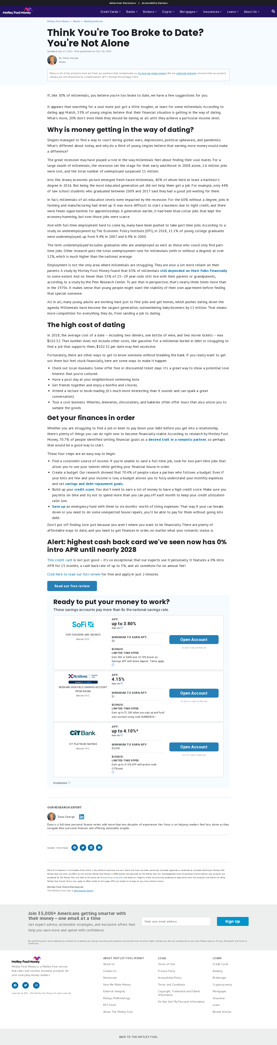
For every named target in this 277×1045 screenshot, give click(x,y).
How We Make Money (117, 984)
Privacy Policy (166, 971)
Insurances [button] (211, 13)
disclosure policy (83, 890)
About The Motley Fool (118, 1012)
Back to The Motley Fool (138, 1037)
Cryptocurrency (222, 984)
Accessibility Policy (169, 977)
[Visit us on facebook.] (17, 987)
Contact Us (110, 971)
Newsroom (110, 977)
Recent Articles (222, 1012)
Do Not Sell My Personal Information (181, 1001)
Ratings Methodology (116, 998)
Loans (216, 1005)
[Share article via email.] (99, 850)
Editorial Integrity (114, 991)
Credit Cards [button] (111, 13)
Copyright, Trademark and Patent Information (179, 993)
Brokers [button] (150, 13)
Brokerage (219, 977)
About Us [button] (249, 13)
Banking (217, 971)
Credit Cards (221, 964)
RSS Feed (109, 1005)
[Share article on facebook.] (74, 850)
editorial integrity (186, 73)
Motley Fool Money (58, 21)
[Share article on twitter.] (83, 850)
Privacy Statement (225, 941)
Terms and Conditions (171, 984)
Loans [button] (233, 13)
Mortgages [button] (189, 13)
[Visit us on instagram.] (38, 987)
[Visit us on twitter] (27, 987)
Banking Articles (93, 21)
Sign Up (232, 921)
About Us (109, 964)
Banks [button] (132, 13)
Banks (76, 21)
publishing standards (113, 877)
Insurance (219, 998)
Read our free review (72, 586)
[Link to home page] (17, 12)
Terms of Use (166, 964)
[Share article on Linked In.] (91, 850)
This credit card (59, 560)
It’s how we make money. (152, 73)
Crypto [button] (168, 13)
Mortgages (220, 991)
